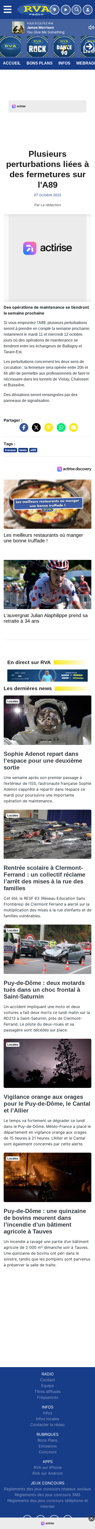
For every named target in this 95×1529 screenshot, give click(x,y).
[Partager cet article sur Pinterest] (47, 429)
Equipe (47, 1385)
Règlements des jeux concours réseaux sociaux (47, 1488)
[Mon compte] (88, 10)
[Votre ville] (54, 10)
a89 (33, 450)
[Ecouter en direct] (66, 10)
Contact (47, 1379)
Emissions (47, 1446)
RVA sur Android (47, 1473)
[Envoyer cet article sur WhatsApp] (60, 429)
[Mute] (91, 27)
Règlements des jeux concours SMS (47, 1494)
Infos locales (47, 1418)
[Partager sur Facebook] (22, 429)
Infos (64, 63)
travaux (10, 450)
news (23, 450)
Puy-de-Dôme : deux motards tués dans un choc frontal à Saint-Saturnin (44, 990)
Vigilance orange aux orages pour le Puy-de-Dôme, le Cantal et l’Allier (47, 1103)
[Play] (6, 43)
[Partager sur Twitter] (35, 429)
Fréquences (47, 1397)
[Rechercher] (76, 10)
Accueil (12, 63)
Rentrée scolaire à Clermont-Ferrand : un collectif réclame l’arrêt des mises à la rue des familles (44, 877)
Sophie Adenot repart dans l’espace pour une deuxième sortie (43, 761)
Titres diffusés (47, 1391)
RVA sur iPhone (48, 1467)
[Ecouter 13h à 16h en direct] (47, 675)
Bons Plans (40, 63)
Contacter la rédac (47, 1424)
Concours (48, 1451)
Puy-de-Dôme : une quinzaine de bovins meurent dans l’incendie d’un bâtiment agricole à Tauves (45, 1221)
